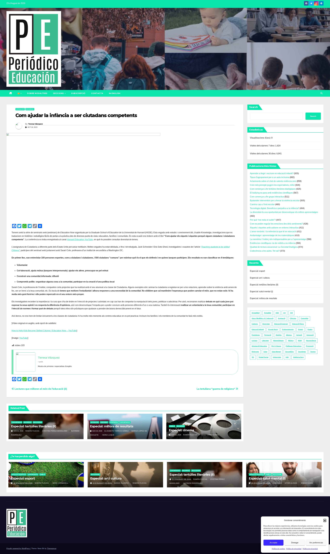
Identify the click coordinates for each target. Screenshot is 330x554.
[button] (325, 520)
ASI (291, 313)
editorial (104, 422)
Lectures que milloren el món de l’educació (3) (40, 388)
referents (255, 352)
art (284, 313)
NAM (300, 341)
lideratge (265, 341)
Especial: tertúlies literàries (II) (33, 426)
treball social (263, 357)
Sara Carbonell (60, 483)
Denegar (294, 542)
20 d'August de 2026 (261, 483)
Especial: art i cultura (260, 278)
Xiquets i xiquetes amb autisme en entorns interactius (274, 228)
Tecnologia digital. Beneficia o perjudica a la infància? (274, 208)
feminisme (256, 335)
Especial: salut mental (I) (261, 291)
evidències (114, 422)
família (172, 426)
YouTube (23, 338)
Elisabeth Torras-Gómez (116, 431)
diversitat (266, 324)
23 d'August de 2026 (23, 483)
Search (253, 107)
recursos (30, 109)
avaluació (281, 318)
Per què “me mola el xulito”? (263, 220)
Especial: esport (257, 271)
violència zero (298, 357)
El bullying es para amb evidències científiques (271, 193)
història (279, 335)
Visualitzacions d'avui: (260, 138)
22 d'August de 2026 (102, 483)
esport (300, 329)
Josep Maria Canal (210, 435)
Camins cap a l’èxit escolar (262, 204)
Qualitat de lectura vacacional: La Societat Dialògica (274, 247)
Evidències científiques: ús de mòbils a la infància (272, 243)
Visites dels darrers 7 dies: (262, 146)
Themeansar (51, 548)
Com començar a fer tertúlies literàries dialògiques (273, 189)
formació (267, 335)
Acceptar (273, 542)
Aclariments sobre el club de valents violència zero (273, 181)
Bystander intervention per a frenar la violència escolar (275, 200)
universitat (277, 357)
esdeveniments (288, 329)
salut (265, 352)
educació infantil (258, 329)
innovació (310, 335)
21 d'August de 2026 (182, 479)
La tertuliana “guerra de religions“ (216, 388)
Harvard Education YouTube (80, 239)
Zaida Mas (277, 483)
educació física (298, 324)
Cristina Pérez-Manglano (54, 431)
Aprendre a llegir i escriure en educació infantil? (272, 173)
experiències (17, 422)
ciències (293, 318)
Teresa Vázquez (35, 124)
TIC (253, 357)
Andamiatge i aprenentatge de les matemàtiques (272, 235)
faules (310, 329)
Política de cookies (278, 549)
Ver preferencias (316, 542)
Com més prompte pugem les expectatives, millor (272, 185)
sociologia (302, 352)
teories (313, 352)
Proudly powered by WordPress (18, 548)
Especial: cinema (181, 430)
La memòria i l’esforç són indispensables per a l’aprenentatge (278, 239)
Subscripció (78, 93)
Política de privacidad (293, 549)
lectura (254, 341)
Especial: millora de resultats (111, 426)
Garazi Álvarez (121, 483)
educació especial (281, 324)
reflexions (37, 422)
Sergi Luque (108, 435)
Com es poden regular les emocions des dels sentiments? (276, 224)
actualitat (20, 109)
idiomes (289, 335)
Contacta (97, 93)
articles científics (19, 474)
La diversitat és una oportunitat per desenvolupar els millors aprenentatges (284, 212)
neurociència (311, 341)
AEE (277, 313)
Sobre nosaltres (37, 93)
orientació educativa (259, 346)
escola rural (273, 329)
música (291, 341)
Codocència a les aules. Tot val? (265, 251)
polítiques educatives (294, 346)
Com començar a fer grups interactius (267, 197)
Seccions (58, 93)
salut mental (276, 352)
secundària (289, 352)
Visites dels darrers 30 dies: (263, 153)
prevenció (310, 346)
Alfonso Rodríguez (193, 483)
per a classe (276, 346)
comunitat (304, 318)
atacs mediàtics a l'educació (262, 318)
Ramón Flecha (32, 431)
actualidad (255, 313)
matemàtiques (278, 341)
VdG (287, 357)
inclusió (299, 335)
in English (114, 93)
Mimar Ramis (307, 483)
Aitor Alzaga (291, 483)
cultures (255, 324)
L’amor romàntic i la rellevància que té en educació (273, 231)
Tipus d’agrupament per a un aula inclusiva (269, 177)
